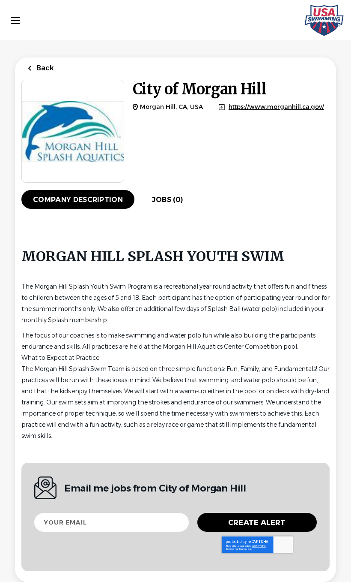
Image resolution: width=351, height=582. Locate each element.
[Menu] (15, 20)
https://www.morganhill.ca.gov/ (276, 107)
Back (44, 68)
